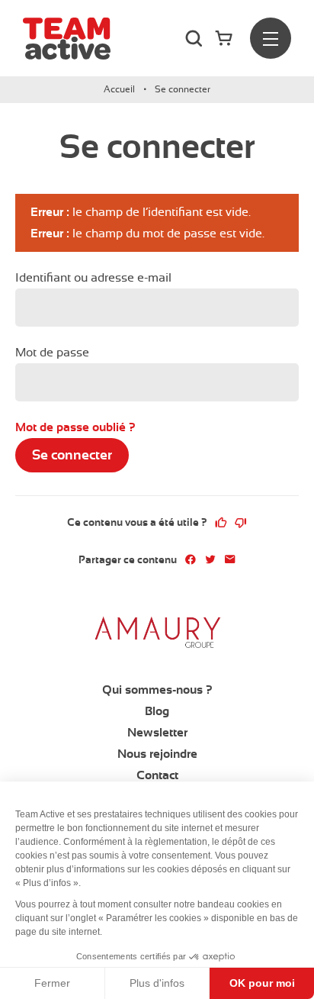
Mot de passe (52, 352)
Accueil (119, 89)
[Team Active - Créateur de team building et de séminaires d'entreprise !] (67, 39)
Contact (157, 775)
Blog (157, 711)
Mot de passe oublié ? (75, 427)
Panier (226, 38)
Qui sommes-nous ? (157, 690)
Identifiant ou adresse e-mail (93, 278)
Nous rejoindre (157, 754)
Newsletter (157, 733)
